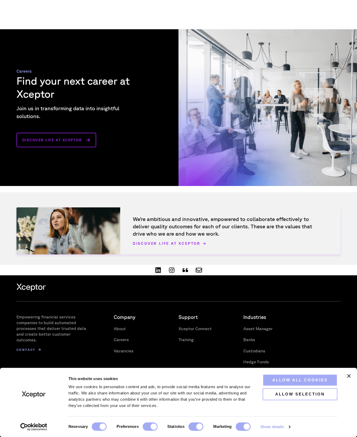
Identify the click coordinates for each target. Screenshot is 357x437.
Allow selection (300, 394)
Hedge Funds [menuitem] (256, 361)
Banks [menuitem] (249, 339)
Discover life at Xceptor (52, 140)
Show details (272, 426)
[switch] (150, 426)
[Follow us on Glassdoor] (185, 270)
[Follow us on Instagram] (171, 270)
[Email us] (199, 270)
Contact (26, 349)
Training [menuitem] (186, 339)
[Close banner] (349, 376)
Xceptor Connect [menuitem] (195, 328)
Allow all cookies (300, 380)
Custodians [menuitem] (254, 350)
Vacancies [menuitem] (124, 350)
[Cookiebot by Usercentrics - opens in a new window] (34, 427)
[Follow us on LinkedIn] (158, 270)
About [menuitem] (120, 328)
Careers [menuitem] (121, 339)
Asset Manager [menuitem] (258, 328)
